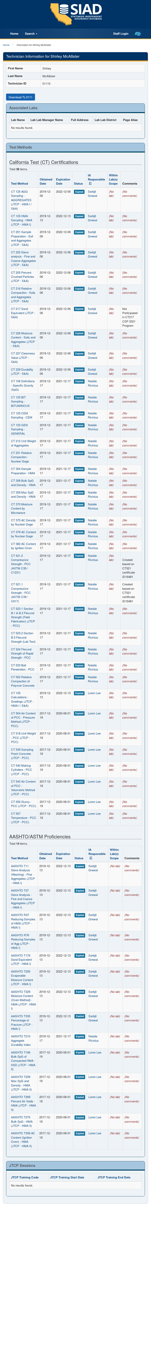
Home (14, 33)
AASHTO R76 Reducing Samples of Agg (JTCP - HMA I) (23, 941)
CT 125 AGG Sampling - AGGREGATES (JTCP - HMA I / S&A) (21, 199)
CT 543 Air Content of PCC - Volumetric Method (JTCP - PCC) (23, 787)
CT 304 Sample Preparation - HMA (23, 471)
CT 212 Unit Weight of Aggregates (23, 443)
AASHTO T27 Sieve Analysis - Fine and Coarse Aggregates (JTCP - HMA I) (23, 898)
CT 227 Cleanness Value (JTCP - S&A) (23, 357)
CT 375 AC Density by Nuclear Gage (23, 522)
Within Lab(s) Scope (113, 179)
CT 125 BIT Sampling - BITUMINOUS (20, 401)
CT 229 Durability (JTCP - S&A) (22, 371)
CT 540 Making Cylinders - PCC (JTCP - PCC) (21, 769)
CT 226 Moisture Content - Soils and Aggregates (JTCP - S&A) (23, 339)
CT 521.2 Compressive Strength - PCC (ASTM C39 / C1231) (21, 564)
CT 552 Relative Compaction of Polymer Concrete (22, 681)
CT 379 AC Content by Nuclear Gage (23, 534)
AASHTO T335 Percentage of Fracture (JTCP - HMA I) (21, 1022)
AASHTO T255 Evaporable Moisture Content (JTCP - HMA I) (22, 977)
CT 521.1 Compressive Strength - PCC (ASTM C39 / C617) (21, 592)
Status (78, 183)
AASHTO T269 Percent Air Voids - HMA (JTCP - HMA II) (23, 1103)
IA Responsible (96, 177)
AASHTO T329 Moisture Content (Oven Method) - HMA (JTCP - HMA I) (23, 1000)
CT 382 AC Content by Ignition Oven (23, 546)
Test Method (19, 183)
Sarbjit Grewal (92, 193)
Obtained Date (46, 181)
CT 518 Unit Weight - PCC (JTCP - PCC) (23, 737)
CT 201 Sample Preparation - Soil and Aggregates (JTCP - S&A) (22, 238)
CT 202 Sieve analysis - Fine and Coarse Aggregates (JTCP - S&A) (23, 258)
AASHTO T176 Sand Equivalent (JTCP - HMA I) (21, 959)
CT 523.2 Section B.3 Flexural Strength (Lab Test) (23, 637)
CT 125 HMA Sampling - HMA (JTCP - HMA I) (21, 220)
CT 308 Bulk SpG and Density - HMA (23, 482)
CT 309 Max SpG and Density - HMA (23, 494)
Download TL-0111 (20, 97)
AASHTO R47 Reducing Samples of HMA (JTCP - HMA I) (23, 921)
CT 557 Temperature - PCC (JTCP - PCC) (23, 817)
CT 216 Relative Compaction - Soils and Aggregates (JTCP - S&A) (23, 294)
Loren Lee (94, 693)
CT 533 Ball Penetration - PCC (22, 667)
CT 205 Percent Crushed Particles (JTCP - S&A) (22, 276)
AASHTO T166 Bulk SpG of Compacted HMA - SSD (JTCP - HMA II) (23, 1060)
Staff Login (120, 33)
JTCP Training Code (25, 1177)
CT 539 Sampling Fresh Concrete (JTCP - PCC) (22, 753)
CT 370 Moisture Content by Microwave (21, 508)
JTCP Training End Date (114, 1177)
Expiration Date (63, 181)
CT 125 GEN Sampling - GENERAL (19, 429)
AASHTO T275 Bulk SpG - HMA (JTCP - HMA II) (22, 1121)
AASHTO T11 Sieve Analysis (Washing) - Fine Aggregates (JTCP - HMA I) (23, 874)
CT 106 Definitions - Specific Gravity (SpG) (23, 385)
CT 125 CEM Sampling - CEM (21, 415)
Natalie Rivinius (93, 383)
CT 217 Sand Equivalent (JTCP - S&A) (23, 313)
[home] (138, 34)
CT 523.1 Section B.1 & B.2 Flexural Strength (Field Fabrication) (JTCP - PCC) (23, 617)
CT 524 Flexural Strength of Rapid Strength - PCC (22, 653)
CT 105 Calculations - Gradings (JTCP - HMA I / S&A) (22, 699)
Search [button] (30, 33)
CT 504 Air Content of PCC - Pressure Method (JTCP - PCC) (23, 719)
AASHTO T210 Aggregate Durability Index (21, 1040)
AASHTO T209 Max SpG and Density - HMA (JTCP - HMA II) (21, 1083)
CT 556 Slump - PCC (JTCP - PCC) (23, 804)
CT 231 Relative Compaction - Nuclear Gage (21, 457)
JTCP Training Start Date (67, 1177)
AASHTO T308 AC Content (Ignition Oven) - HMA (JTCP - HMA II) (23, 1139)
